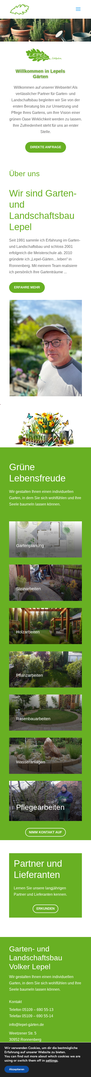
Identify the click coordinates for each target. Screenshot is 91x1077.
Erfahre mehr (27, 287)
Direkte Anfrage (45, 147)
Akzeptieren (16, 1069)
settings (52, 1061)
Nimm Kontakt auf (45, 832)
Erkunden (45, 908)
